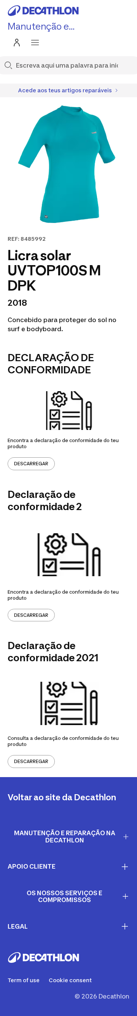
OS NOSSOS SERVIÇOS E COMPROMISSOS (64, 896)
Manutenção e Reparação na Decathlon (64, 836)
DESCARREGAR (31, 463)
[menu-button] (35, 42)
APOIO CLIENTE (32, 866)
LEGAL (18, 926)
